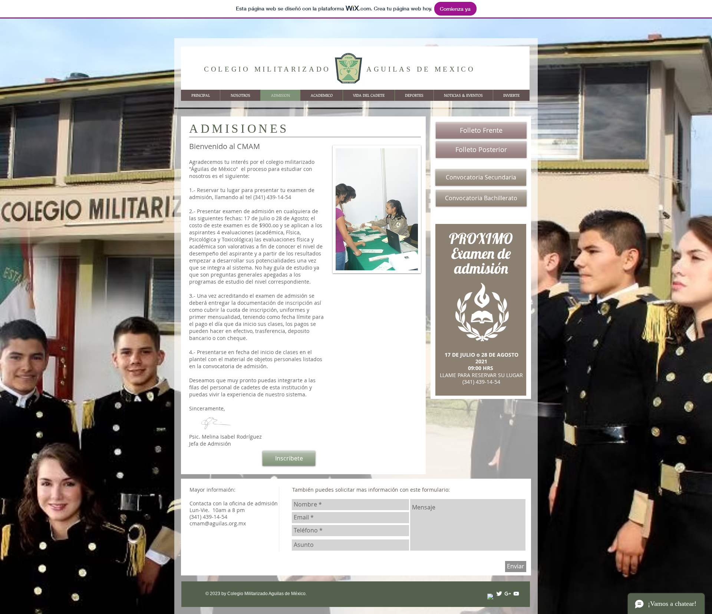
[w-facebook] (490, 597)
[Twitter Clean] (499, 593)
